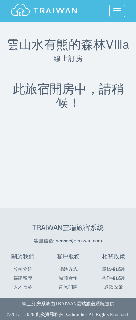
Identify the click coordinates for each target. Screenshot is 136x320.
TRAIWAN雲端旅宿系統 (68, 227)
